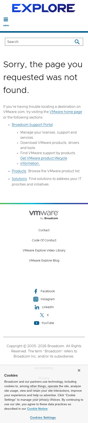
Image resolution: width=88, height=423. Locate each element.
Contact (44, 230)
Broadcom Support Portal (32, 124)
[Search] (77, 42)
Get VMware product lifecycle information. (43, 161)
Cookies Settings (43, 417)
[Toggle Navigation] (6, 19)
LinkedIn (48, 307)
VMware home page (66, 112)
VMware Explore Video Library (44, 250)
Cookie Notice (37, 408)
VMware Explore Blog (44, 260)
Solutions (19, 179)
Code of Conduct (44, 240)
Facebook (48, 291)
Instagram (48, 299)
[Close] (79, 370)
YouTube (47, 323)
